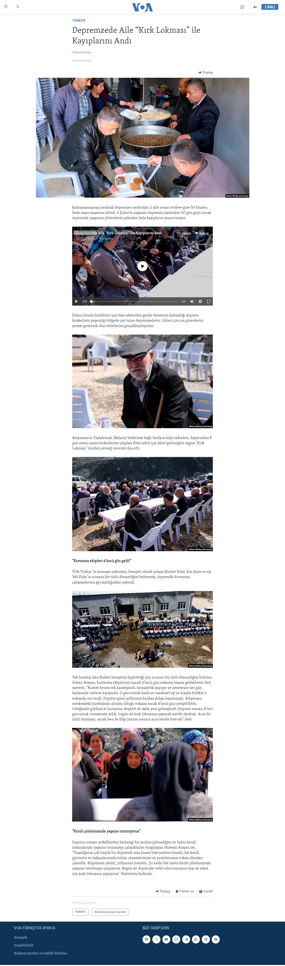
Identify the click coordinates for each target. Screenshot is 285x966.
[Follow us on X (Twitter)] (156, 939)
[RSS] (196, 939)
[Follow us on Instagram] (176, 939)
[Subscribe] (216, 939)
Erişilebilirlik (23, 945)
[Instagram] (242, 7)
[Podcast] (206, 939)
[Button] (205, 72)
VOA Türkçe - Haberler (96, 238)
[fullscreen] (208, 301)
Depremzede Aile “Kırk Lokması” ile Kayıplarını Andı (119, 233)
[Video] (255, 7)
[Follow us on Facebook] (146, 939)
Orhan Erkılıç (82, 52)
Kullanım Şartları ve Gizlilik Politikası (40, 953)
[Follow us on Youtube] (166, 939)
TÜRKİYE (79, 21)
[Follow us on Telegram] (186, 939)
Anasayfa (20, 938)
